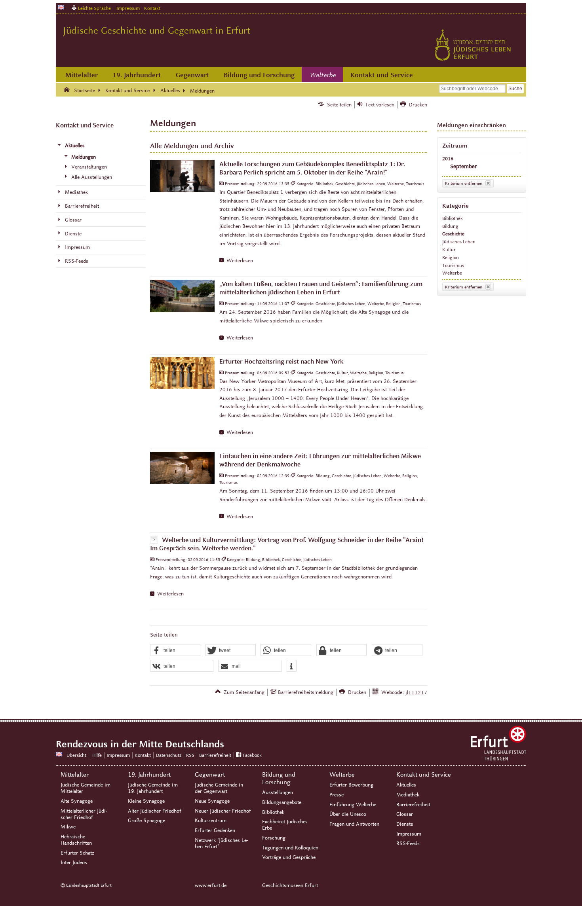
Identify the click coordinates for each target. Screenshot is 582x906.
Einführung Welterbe (352, 805)
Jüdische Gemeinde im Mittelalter (85, 788)
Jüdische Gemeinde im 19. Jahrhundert (153, 788)
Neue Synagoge (212, 801)
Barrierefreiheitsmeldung (305, 692)
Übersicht (76, 755)
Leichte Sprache (94, 8)
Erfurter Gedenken (215, 830)
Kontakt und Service (381, 75)
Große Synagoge (146, 820)
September (463, 166)
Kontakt (152, 8)
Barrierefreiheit (215, 755)
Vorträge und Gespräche (289, 857)
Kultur (449, 249)
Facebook (252, 755)
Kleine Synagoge (146, 801)
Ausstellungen (277, 792)
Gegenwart (192, 75)
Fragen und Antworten (354, 824)
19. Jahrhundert (136, 75)
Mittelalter (81, 75)
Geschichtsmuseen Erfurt (290, 885)
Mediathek (407, 795)
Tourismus (453, 265)
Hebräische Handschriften (76, 840)
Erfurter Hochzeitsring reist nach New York (281, 361)
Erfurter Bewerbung (351, 785)
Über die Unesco (347, 814)
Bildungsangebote (281, 802)
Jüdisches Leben (458, 242)
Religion (450, 257)
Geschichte (453, 234)
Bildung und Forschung (259, 75)
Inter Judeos (74, 862)
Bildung (450, 226)
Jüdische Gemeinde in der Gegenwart (219, 788)
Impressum (128, 8)
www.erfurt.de (210, 885)
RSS (190, 755)
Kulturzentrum (210, 820)
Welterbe (323, 75)
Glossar (404, 814)
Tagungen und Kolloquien (290, 848)
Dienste (404, 824)
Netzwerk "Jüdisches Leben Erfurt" (221, 843)
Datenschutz (168, 755)
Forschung (273, 838)
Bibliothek (452, 218)
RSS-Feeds (408, 843)
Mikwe (68, 827)
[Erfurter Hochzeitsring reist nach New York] (182, 373)
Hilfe (97, 755)
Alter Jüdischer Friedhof (154, 811)
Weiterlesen (239, 261)
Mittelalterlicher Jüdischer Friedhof (84, 814)
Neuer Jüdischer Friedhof (223, 811)
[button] (175, 650)
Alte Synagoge (77, 801)
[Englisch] (61, 7)
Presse (336, 795)
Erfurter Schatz (77, 853)
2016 (447, 158)
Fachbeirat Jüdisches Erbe (285, 825)
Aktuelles (406, 785)
